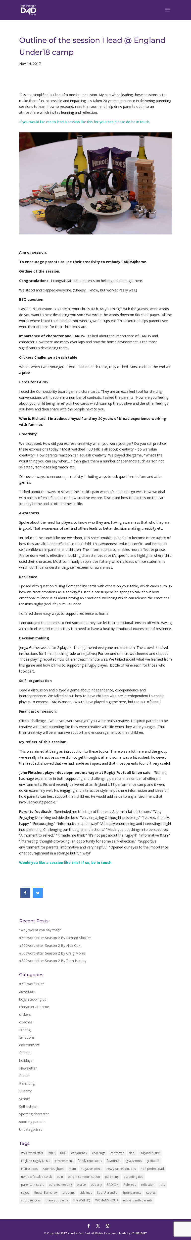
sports (150, 1192)
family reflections (90, 1161)
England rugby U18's (35, 1161)
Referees (130, 1185)
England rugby (150, 1153)
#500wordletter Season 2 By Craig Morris (52, 953)
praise (81, 1185)
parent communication (84, 1177)
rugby (25, 1192)
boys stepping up (33, 999)
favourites (114, 1161)
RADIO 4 (113, 1185)
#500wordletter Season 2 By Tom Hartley (52, 960)
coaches (26, 1022)
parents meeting (60, 1185)
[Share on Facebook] (25, 896)
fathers (25, 1052)
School (24, 1098)
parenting (112, 1177)
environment (29, 1045)
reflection (147, 1185)
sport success (31, 1200)
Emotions (27, 1037)
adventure (27, 991)
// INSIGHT (139, 1233)
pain (60, 1177)
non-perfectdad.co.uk (36, 1177)
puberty (96, 1185)
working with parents (137, 1200)
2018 (51, 1153)
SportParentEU (107, 1192)
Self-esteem (29, 1106)
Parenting (27, 1083)
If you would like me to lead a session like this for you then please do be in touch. (84, 121)
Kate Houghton (53, 1169)
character (117, 1153)
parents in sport (32, 1185)
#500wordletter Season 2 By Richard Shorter (55, 937)
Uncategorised (31, 1129)
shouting (68, 1192)
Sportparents (132, 1192)
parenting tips (133, 1177)
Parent (24, 1075)
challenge (98, 1153)
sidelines (86, 1192)
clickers (25, 1014)
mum (72, 1169)
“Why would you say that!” (40, 930)
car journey (79, 1153)
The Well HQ (81, 1200)
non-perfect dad (152, 1169)
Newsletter (28, 1068)
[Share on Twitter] (38, 896)
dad (132, 1153)
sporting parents (32, 1121)
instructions (29, 1169)
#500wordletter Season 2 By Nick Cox (49, 945)
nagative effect (91, 1169)
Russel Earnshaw (45, 1192)
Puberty (25, 1091)
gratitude (152, 1161)
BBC (63, 1153)
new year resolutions (121, 1169)
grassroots (134, 1161)
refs (162, 1185)
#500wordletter (31, 983)
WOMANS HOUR (106, 1200)
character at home (34, 1006)
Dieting (25, 1029)
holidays (25, 1060)
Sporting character (34, 1114)
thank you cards (57, 1200)
